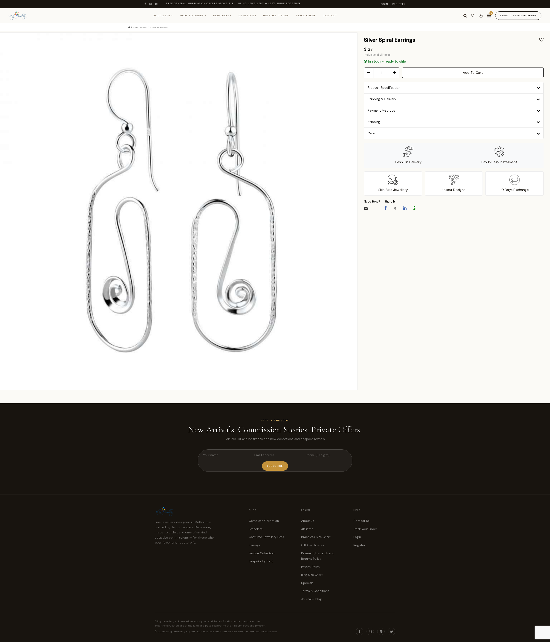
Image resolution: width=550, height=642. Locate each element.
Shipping (374, 122)
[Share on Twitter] (395, 208)
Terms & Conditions (315, 591)
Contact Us (361, 521)
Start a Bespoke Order (518, 15)
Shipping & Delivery (382, 99)
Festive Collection (262, 553)
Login (384, 4)
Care (371, 133)
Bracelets (256, 529)
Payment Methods (381, 110)
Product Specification (384, 88)
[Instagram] (150, 4)
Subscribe (275, 466)
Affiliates (307, 529)
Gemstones (247, 15)
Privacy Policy (310, 567)
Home (135, 27)
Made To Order (193, 15)
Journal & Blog (311, 599)
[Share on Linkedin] (404, 208)
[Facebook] (145, 4)
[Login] (481, 16)
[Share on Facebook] (385, 208)
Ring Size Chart (312, 575)
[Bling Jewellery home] (17, 15)
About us (307, 521)
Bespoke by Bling (261, 561)
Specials (307, 583)
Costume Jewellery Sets (266, 537)
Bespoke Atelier (276, 15)
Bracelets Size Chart (316, 537)
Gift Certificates (312, 545)
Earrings (143, 27)
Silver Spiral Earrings (160, 27)
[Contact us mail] (366, 208)
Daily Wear (163, 15)
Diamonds (222, 15)
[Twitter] (391, 631)
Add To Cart (473, 72)
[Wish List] (473, 16)
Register (399, 4)
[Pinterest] (156, 4)
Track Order (306, 15)
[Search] (465, 16)
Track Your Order (365, 529)
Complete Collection (264, 521)
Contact (330, 15)
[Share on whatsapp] (414, 208)
